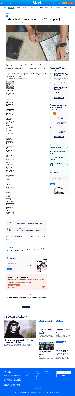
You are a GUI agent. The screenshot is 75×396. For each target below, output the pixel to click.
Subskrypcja (38, 376)
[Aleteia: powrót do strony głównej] (37, 2)
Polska (70, 7)
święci (6, 321)
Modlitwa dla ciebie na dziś (57, 164)
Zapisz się (9, 269)
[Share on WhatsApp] (46, 68)
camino (41, 321)
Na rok (46, 373)
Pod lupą (36, 7)
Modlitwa (10, 7)
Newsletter (37, 373)
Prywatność (58, 392)
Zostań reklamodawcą (42, 392)
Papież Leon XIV (58, 7)
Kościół (52, 7)
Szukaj (15, 3)
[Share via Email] (44, 68)
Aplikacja (37, 375)
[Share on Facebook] (38, 68)
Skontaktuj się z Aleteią (51, 392)
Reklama (37, 379)
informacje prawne (34, 392)
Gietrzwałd (41, 343)
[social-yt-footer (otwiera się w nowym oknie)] (34, 389)
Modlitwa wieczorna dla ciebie (58, 152)
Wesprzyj (70, 3)
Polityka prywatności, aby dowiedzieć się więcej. (58, 181)
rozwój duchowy (59, 342)
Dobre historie (18, 7)
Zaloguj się (59, 3)
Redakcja (16, 22)
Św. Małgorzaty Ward (42, 4)
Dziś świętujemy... (55, 148)
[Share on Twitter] (42, 68)
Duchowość (25, 7)
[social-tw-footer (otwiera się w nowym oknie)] (38, 389)
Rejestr (64, 3)
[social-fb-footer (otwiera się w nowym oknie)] (36, 389)
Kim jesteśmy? (27, 392)
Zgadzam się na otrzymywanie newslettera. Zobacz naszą (20, 266)
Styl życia (31, 7)
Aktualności (47, 7)
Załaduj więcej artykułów (59, 97)
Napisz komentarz (26, 307)
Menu (5, 7)
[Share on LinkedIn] (40, 68)
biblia (7, 242)
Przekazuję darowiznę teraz (13, 285)
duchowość (12, 242)
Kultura (41, 7)
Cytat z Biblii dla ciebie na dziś (57, 158)
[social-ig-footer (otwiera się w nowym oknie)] (40, 389)
